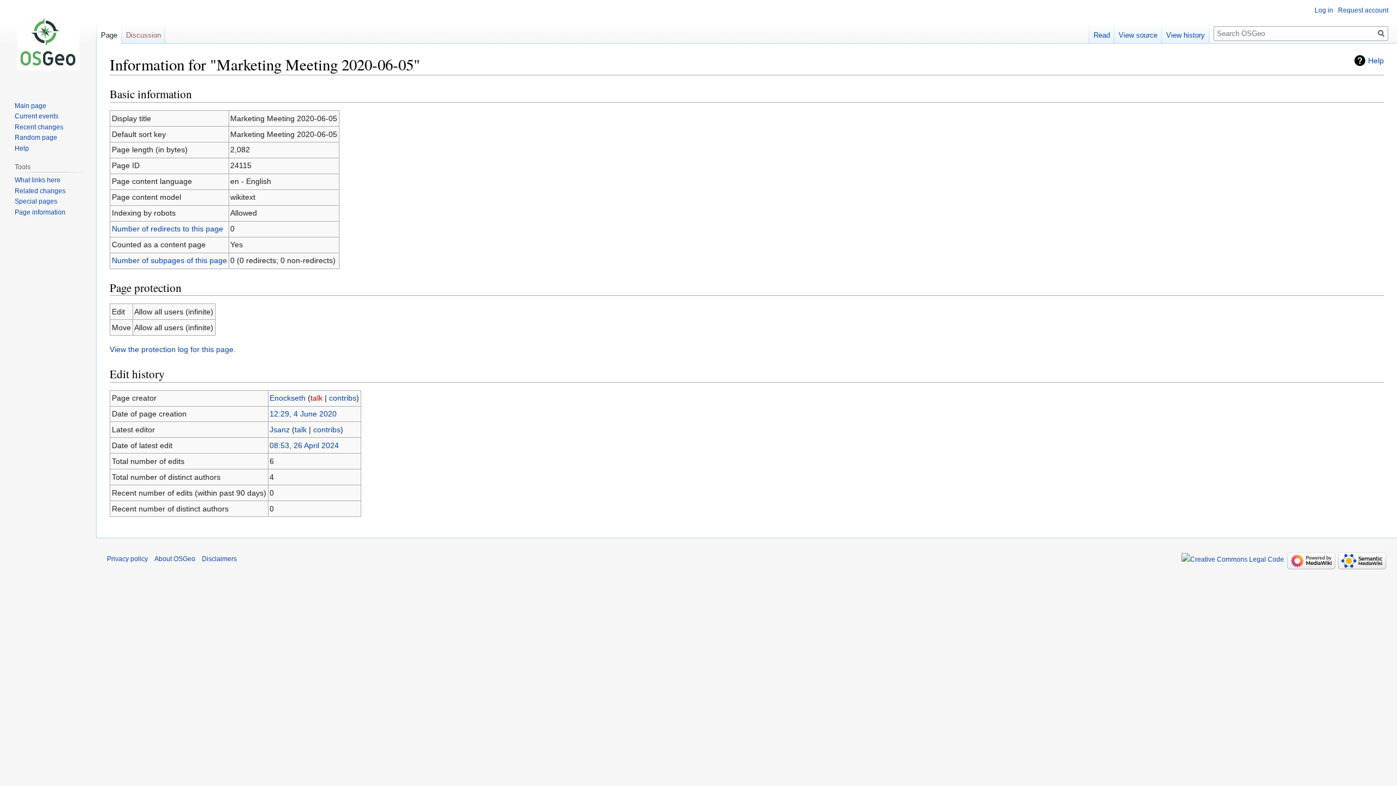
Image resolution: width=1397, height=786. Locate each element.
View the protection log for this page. (173, 349)
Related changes (40, 191)
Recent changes (39, 127)
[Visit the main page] (48, 43)
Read (1102, 35)
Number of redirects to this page (167, 228)
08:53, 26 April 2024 (304, 445)
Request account (1363, 10)
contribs (342, 398)
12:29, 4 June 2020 (303, 413)
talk (317, 398)
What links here (38, 180)
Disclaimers (219, 559)
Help (1376, 60)
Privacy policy (127, 559)
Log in (1324, 10)
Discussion (143, 35)
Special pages (36, 201)
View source (1138, 35)
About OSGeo (174, 559)
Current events (36, 116)
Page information (40, 212)
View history (1185, 35)
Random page (36, 137)
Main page (30, 106)
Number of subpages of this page (169, 260)
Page (109, 35)
